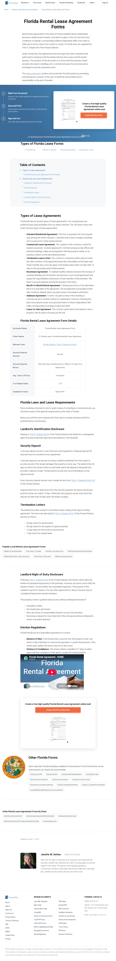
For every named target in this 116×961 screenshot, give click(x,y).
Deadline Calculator (66, 912)
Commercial (30, 150)
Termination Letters (31, 192)
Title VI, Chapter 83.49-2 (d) (83, 480)
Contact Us (9, 913)
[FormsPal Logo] (11, 2)
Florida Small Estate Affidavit (71, 774)
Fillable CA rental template (13, 551)
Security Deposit (30, 188)
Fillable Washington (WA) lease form (17, 556)
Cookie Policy (10, 935)
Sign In (105, 3)
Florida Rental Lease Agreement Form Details (42, 174)
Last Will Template (40, 901)
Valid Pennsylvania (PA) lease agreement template (21, 821)
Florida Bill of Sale (92, 774)
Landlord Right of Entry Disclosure (37, 197)
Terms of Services (12, 921)
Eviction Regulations (32, 202)
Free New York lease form (54, 551)
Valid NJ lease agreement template (80, 551)
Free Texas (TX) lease (33, 551)
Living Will (37, 912)
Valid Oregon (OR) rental (42, 556)
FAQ (6, 924)
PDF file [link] (87, 136)
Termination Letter (86, 150)
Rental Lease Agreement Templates (25, 9)
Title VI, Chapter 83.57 (64, 513)
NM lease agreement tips (63, 556)
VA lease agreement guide (67, 816)
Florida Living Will (36, 774)
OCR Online (63, 923)
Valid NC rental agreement (13, 816)
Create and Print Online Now (58, 710)
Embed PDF (63, 905)
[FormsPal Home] (11, 897)
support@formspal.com (98, 915)
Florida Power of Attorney (39, 779)
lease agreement (33, 73)
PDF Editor (62, 901)
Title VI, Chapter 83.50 (39, 434)
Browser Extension (65, 934)
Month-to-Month (50, 150)
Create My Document (94, 115)
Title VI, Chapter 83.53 (38, 580)
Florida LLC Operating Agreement (93, 784)
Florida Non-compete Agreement (41, 784)
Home (6, 9)
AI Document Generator (67, 920)
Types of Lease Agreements (33, 170)
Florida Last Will (51, 774)
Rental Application (68, 150)
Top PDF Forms (39, 920)
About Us (8, 910)
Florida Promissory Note (81, 779)
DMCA (7, 931)
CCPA (7, 928)
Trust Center (63, 927)
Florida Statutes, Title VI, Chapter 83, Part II (60, 344)
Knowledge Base (40, 934)
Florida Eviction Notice (60, 779)
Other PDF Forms (40, 923)
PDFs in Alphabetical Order (43, 927)
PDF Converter (64, 909)
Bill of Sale (37, 905)
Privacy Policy (10, 917)
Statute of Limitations (67, 916)
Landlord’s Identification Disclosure (38, 183)
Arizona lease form (50, 821)
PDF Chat (62, 930)
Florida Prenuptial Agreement (67, 784)
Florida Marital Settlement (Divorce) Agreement (46, 790)
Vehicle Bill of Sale (40, 909)
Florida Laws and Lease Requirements (37, 179)
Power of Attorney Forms (43, 916)
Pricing (7, 939)
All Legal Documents (41, 930)
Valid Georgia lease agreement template (40, 816)
